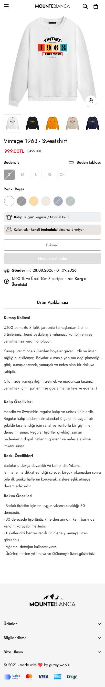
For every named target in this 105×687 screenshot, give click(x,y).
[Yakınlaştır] (90, 100)
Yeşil (70, 201)
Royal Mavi (58, 201)
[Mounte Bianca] (52, 6)
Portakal (34, 201)
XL (50, 174)
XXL (63, 174)
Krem (46, 201)
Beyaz (9, 201)
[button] (95, 6)
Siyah (21, 201)
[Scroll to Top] (96, 661)
